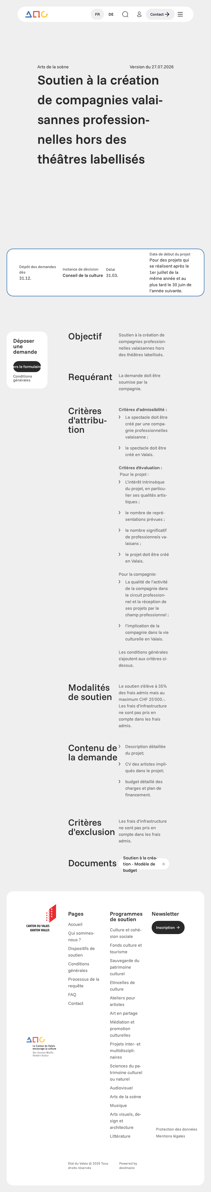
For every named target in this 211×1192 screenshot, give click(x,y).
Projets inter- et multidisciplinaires (125, 1050)
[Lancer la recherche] (125, 14)
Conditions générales (22, 378)
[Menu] (180, 14)
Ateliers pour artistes (122, 1001)
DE (111, 14)
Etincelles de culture (122, 986)
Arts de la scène (125, 1096)
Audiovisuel (121, 1087)
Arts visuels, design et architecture (125, 1120)
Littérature (120, 1136)
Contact (157, 14)
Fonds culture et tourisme (126, 948)
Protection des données (176, 1129)
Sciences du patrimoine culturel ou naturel (126, 1072)
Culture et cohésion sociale (125, 933)
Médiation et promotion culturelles (122, 1028)
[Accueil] (36, 14)
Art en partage (124, 1013)
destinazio (127, 1168)
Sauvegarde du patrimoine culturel (124, 967)
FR (97, 14)
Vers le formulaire (27, 366)
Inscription (165, 927)
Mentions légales (170, 1136)
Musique (118, 1105)
